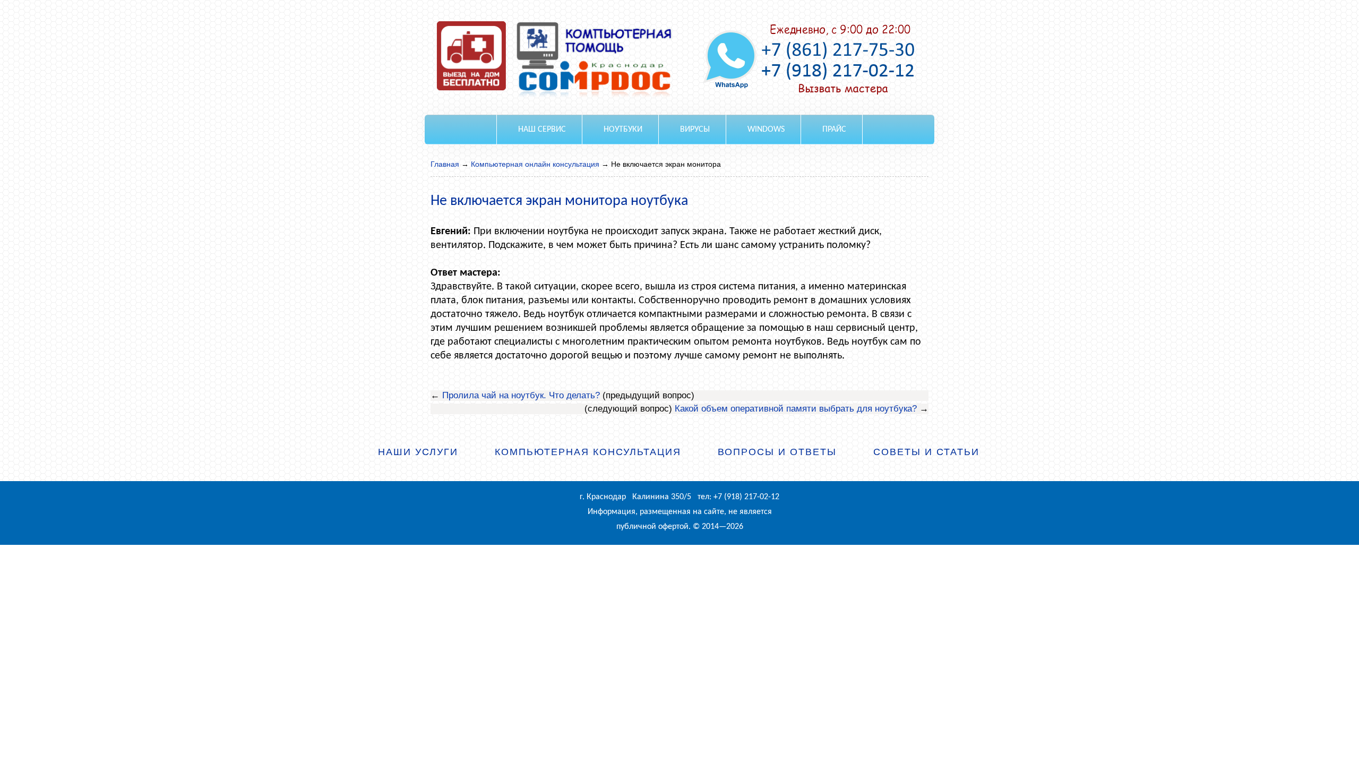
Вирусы (695, 129)
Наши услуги (418, 452)
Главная (445, 164)
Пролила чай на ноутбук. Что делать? (521, 395)
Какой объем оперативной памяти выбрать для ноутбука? (796, 409)
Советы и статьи (926, 452)
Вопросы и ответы (777, 452)
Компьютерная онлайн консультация (535, 164)
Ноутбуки (623, 129)
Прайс (834, 129)
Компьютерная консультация (588, 452)
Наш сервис (542, 129)
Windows (766, 129)
